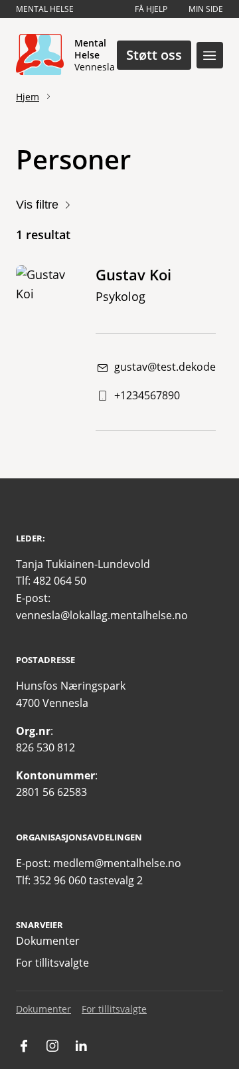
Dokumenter (48, 940)
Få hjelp (151, 9)
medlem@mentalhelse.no (117, 863)
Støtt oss (154, 55)
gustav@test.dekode (165, 366)
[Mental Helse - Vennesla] (40, 55)
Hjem (27, 96)
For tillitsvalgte (52, 962)
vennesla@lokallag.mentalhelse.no (102, 615)
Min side (206, 9)
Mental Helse (45, 9)
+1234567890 (147, 395)
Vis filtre (37, 204)
